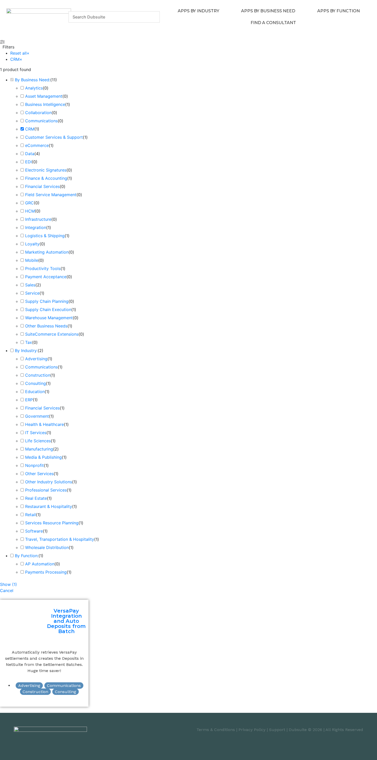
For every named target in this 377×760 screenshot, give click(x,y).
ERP (29, 399)
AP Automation (39, 563)
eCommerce (37, 145)
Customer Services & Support (54, 137)
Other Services (39, 473)
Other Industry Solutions (48, 481)
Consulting (35, 383)
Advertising (36, 358)
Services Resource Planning (51, 522)
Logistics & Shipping (45, 235)
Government (37, 416)
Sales (30, 284)
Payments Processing (46, 572)
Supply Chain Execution (48, 309)
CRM (29, 129)
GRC (29, 202)
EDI (28, 161)
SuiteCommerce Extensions (51, 334)
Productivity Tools (43, 268)
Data (29, 153)
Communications (41, 120)
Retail (30, 514)
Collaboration (38, 112)
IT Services (35, 432)
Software (34, 531)
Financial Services (42, 186)
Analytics (34, 88)
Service (32, 293)
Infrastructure (38, 219)
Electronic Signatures (45, 170)
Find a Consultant (273, 22)
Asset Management (43, 96)
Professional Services (46, 490)
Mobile (31, 260)
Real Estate (36, 498)
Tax (28, 342)
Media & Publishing (43, 457)
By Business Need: (32, 79)
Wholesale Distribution (47, 547)
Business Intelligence (45, 104)
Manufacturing (39, 449)
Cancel (6, 590)
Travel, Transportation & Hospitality (59, 539)
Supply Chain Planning (46, 301)
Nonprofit (34, 465)
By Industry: (26, 350)
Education (35, 391)
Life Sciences (38, 440)
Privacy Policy (252, 729)
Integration (35, 227)
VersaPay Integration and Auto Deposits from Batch (66, 621)
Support (277, 729)
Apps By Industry (198, 10)
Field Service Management (50, 194)
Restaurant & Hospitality (48, 506)
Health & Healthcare (44, 424)
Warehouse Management (49, 317)
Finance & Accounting (46, 178)
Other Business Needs (46, 325)
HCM (30, 211)
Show (8, 584)
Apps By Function (338, 10)
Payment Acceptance (45, 276)
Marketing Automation (46, 252)
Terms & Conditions (215, 729)
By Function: (26, 555)
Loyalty (32, 243)
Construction (37, 375)
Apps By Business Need (268, 10)
